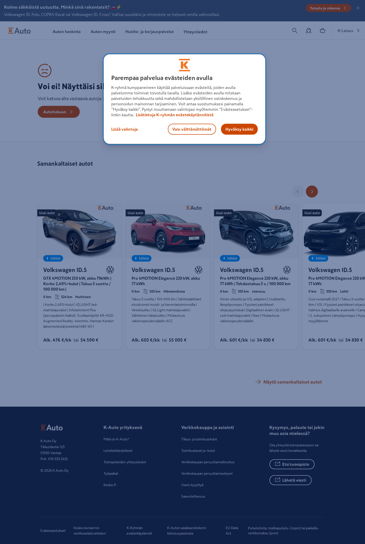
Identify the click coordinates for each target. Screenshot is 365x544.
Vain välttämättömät (192, 129)
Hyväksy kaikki (239, 129)
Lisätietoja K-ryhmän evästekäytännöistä (174, 115)
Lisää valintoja (124, 129)
